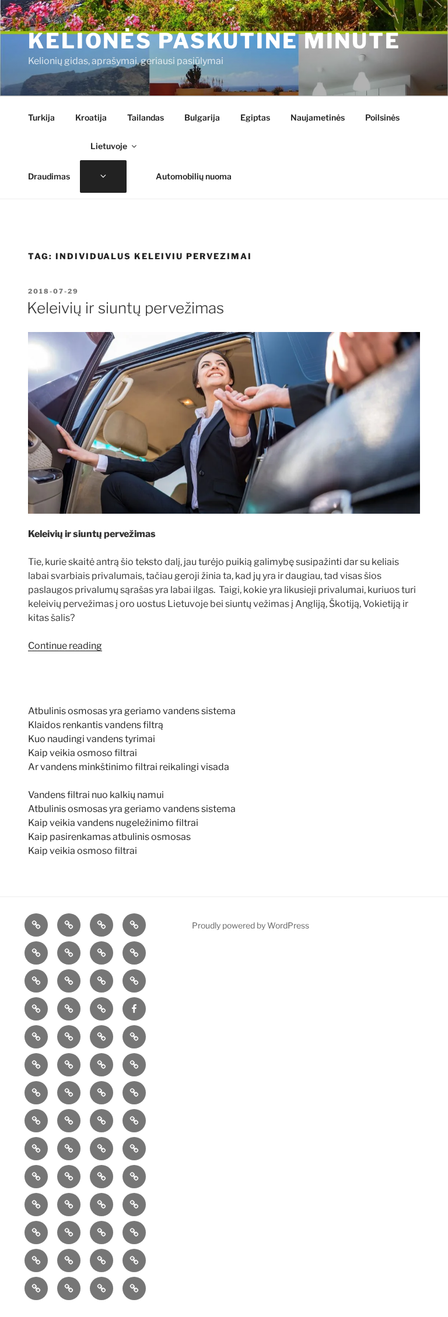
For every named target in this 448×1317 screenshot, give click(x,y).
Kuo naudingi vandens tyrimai (91, 738)
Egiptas (255, 117)
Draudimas (49, 176)
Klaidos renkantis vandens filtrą (95, 724)
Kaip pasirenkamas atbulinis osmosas (109, 836)
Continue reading (65, 645)
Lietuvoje (108, 146)
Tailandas (145, 117)
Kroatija (91, 117)
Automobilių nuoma (194, 176)
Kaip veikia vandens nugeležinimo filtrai (113, 822)
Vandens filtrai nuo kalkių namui (96, 794)
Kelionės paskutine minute (214, 41)
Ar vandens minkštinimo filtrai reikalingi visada (128, 766)
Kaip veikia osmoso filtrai (82, 752)
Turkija (41, 117)
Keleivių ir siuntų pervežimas (125, 308)
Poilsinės (382, 117)
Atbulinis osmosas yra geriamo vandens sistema (132, 710)
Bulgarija (202, 117)
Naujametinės (317, 117)
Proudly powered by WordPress (250, 925)
